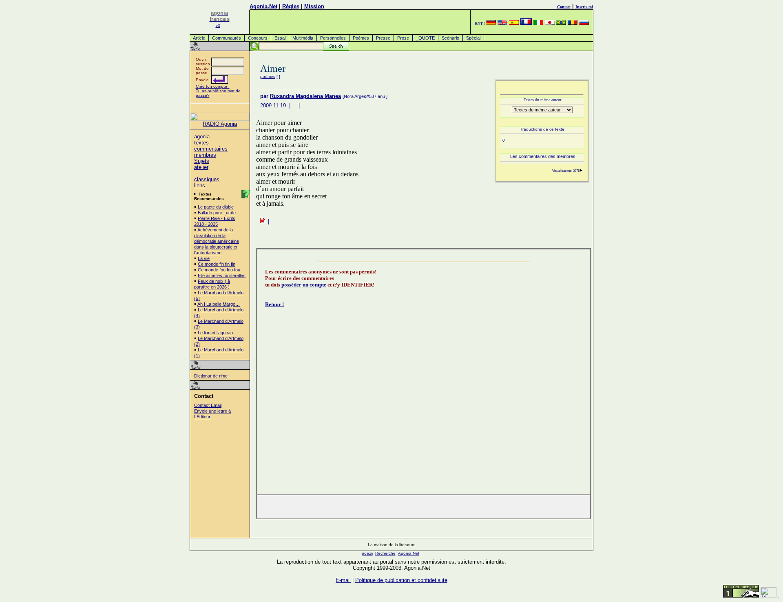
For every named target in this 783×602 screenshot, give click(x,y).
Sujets (201, 161)
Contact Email (207, 405)
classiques (206, 179)
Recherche (385, 553)
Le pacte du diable (216, 206)
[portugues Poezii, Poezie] (561, 23)
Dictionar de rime (211, 375)
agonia (202, 136)
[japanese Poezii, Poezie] (550, 23)
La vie (204, 258)
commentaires (211, 149)
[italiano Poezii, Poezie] (538, 23)
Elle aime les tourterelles (222, 275)
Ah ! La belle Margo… (218, 304)
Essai (279, 38)
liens (199, 185)
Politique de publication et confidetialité (401, 580)
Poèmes (361, 38)
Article (199, 38)
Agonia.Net (263, 6)
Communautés (226, 38)
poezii (367, 553)
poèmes (267, 76)
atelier (201, 167)
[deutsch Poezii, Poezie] (491, 23)
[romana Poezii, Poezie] (572, 23)
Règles (290, 6)
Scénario (450, 38)
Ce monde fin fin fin (216, 264)
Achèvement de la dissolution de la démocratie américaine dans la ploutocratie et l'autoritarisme (216, 241)
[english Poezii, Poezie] (502, 23)
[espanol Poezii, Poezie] (514, 23)
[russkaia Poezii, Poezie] (584, 23)
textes (201, 143)
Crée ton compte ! (213, 86)
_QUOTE (425, 38)
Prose (403, 38)
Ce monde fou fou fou (219, 269)
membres (205, 155)
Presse (383, 38)
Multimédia (302, 38)
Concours (258, 38)
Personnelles (333, 38)
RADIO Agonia (220, 124)
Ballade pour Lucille (217, 212)
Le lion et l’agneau (215, 332)
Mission (314, 6)
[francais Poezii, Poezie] (526, 23)
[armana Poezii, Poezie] (479, 23)
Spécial (473, 38)
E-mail (343, 580)
